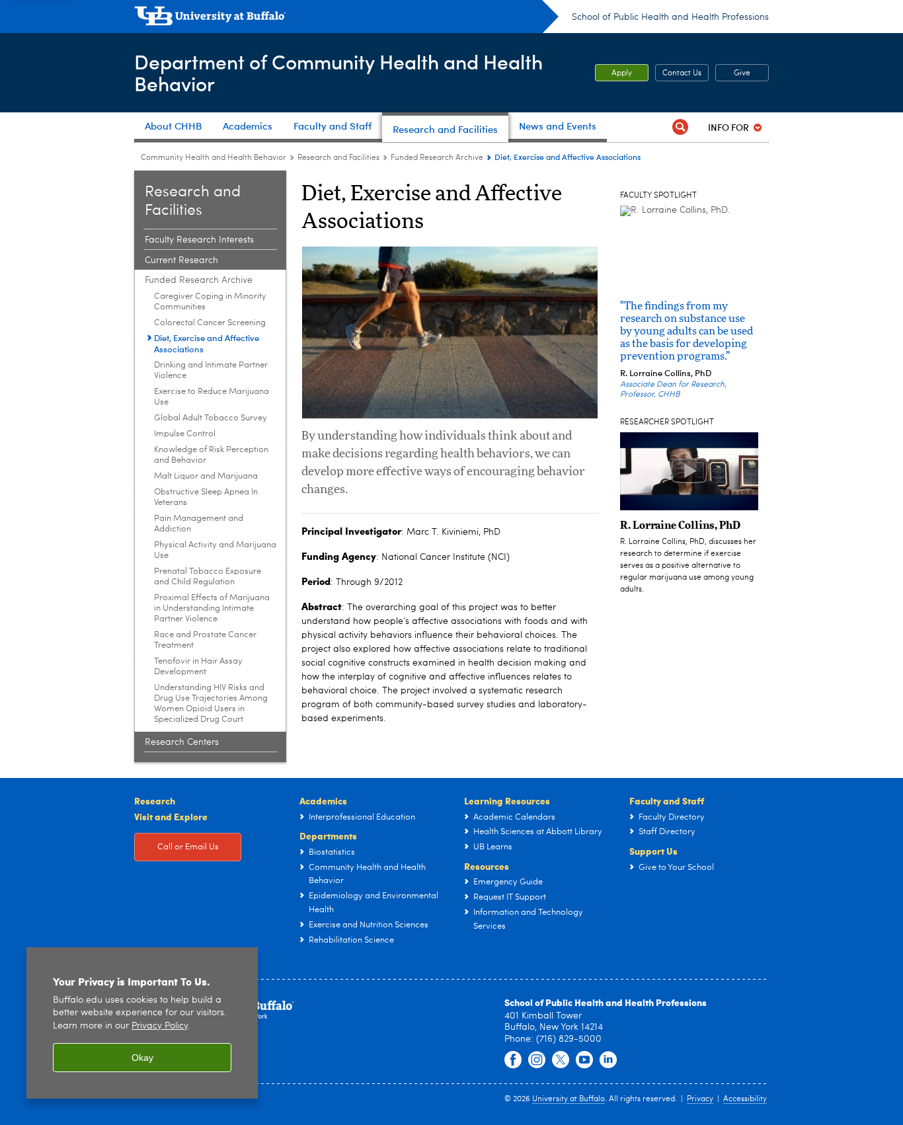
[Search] (680, 127)
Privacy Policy (160, 1026)
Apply (621, 73)
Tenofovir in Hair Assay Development (198, 666)
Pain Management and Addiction (198, 523)
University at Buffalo (568, 1099)
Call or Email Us (188, 847)
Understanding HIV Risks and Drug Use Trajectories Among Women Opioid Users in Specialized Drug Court (211, 703)
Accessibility (745, 1099)
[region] (142, 1023)
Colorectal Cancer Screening (210, 323)
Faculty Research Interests (199, 240)
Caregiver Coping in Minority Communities (210, 301)
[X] (560, 1060)
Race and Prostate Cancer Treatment (205, 640)
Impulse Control (185, 434)
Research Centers (182, 742)
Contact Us (681, 73)
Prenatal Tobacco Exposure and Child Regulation (207, 576)
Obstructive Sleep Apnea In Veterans (206, 497)
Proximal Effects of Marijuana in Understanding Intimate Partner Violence (212, 608)
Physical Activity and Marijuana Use (215, 550)
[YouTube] (584, 1060)
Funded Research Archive (437, 158)
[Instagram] (536, 1060)
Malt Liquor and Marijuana (206, 476)
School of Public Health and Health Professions (670, 17)
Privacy (700, 1099)
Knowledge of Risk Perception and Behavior (211, 455)
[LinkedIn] (608, 1060)
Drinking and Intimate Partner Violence (211, 370)
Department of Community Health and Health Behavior (338, 72)
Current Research (181, 260)
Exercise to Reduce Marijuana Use (211, 397)
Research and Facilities (338, 158)
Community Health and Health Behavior (213, 158)
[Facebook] (513, 1060)
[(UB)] (346, 18)
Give (742, 73)
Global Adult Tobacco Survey (210, 418)
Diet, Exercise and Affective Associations (206, 343)
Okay (142, 1057)
